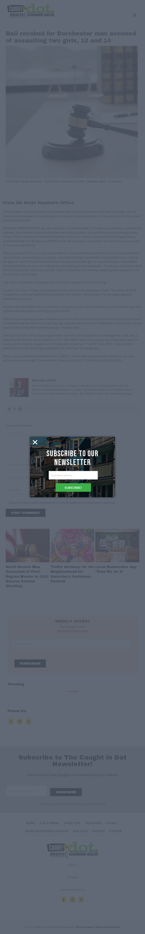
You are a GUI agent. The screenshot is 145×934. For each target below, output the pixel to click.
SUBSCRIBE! (73, 487)
